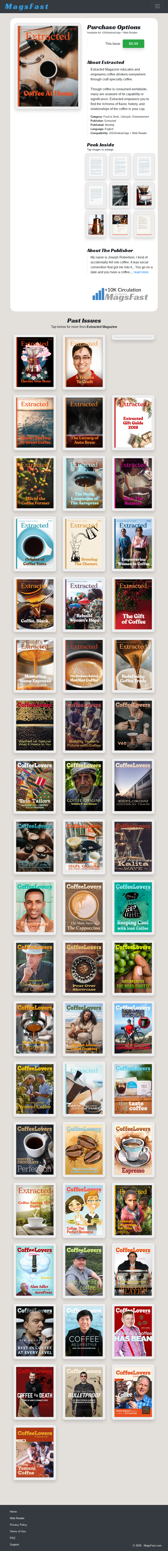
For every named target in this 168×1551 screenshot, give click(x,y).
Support (14, 1544)
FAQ (12, 1537)
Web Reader (17, 1518)
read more (141, 272)
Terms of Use (18, 1531)
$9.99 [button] (133, 44)
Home (13, 1511)
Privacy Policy (18, 1524)
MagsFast (27, 6)
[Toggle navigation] (157, 6)
